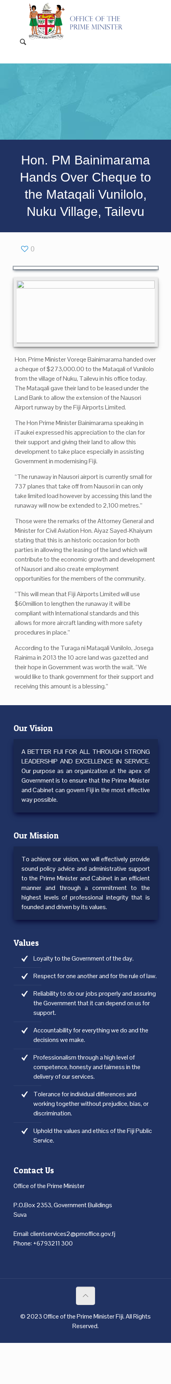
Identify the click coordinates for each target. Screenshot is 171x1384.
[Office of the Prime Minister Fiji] (79, 12)
